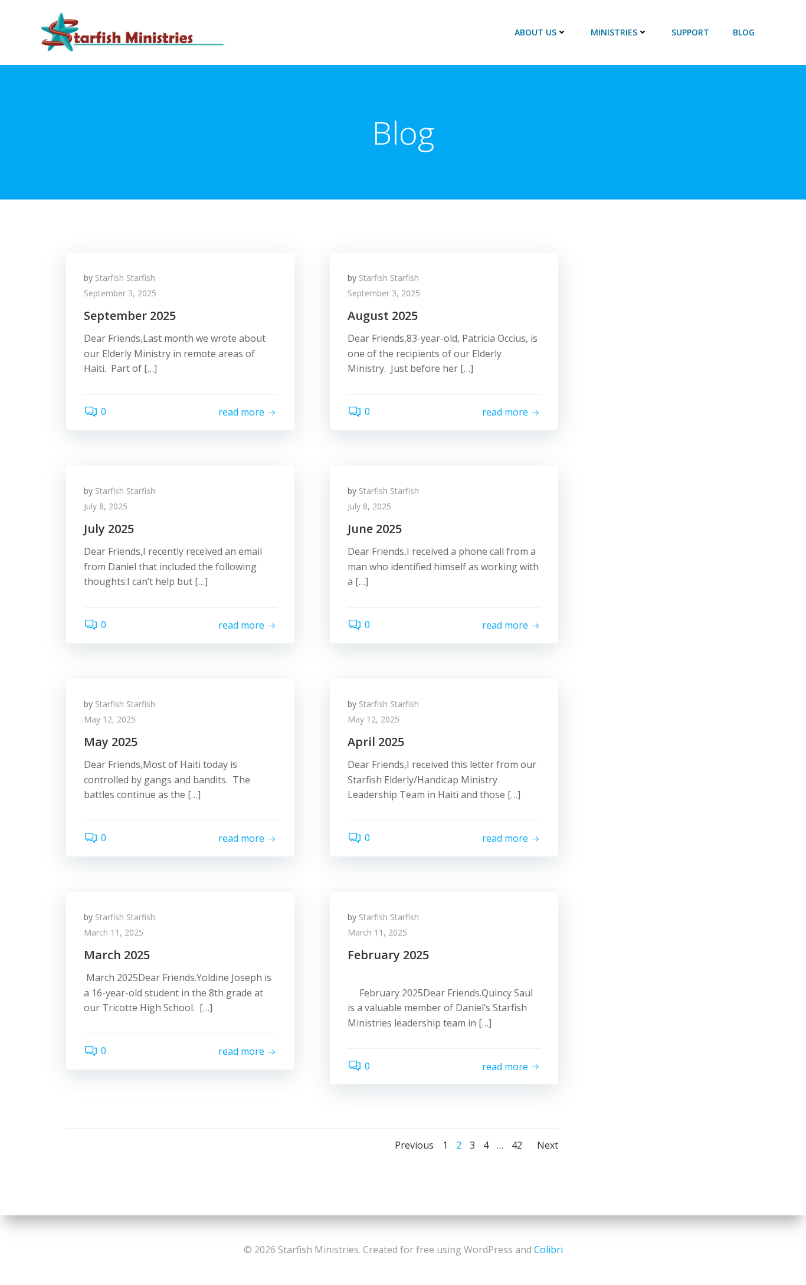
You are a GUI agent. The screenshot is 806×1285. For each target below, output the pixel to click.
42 (517, 1145)
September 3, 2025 (120, 293)
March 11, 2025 (113, 932)
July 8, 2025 (105, 506)
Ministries (614, 32)
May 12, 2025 (110, 719)
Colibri (548, 1249)
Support (690, 32)
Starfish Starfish (125, 277)
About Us (535, 32)
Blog (744, 32)
